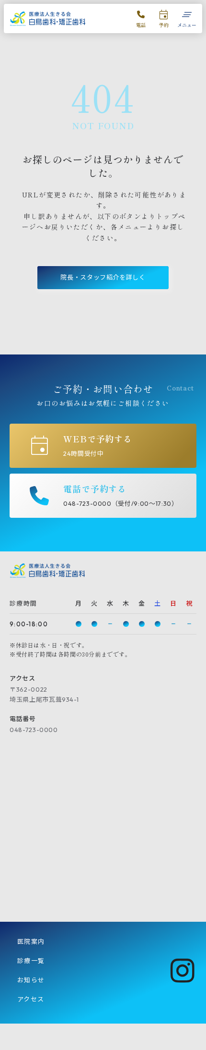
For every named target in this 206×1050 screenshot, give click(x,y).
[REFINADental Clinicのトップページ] (48, 19)
